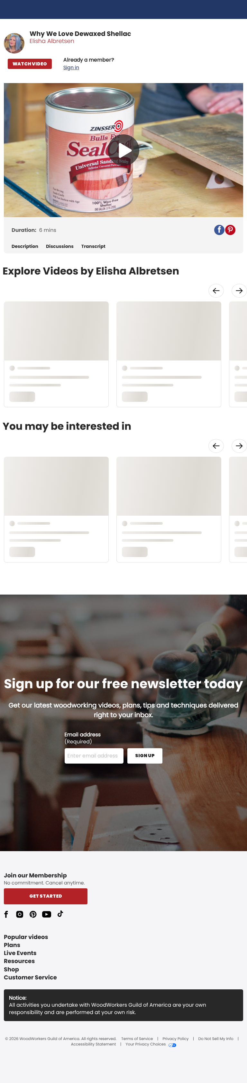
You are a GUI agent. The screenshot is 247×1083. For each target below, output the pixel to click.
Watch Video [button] (30, 64)
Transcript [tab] (93, 246)
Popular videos (26, 937)
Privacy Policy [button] (175, 1039)
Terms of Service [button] (137, 1039)
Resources (19, 961)
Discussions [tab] (60, 246)
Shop (11, 970)
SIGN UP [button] (145, 755)
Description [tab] (25, 246)
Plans (12, 945)
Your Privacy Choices (145, 1044)
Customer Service (30, 978)
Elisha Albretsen (52, 41)
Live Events (20, 953)
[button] (88, 64)
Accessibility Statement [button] (93, 1044)
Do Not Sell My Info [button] (215, 1039)
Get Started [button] (45, 896)
